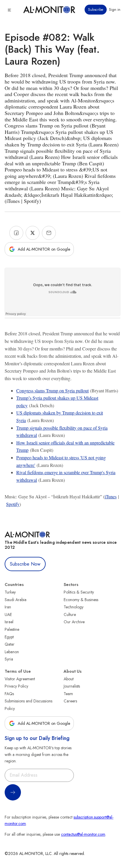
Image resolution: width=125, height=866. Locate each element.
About (69, 679)
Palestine (12, 629)
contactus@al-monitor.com (83, 834)
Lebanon (12, 652)
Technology (73, 607)
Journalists (72, 686)
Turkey (10, 592)
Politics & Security (79, 592)
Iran (8, 607)
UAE (8, 614)
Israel (9, 622)
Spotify (12, 504)
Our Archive (74, 622)
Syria (9, 659)
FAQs (9, 694)
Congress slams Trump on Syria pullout (52, 390)
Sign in (114, 9)
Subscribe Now (25, 564)
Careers (70, 701)
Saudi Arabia (15, 600)
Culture (70, 614)
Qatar (10, 644)
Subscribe (95, 9)
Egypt (9, 637)
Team (68, 694)
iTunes (111, 496)
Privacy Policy (16, 686)
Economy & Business (81, 600)
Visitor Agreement (20, 679)
